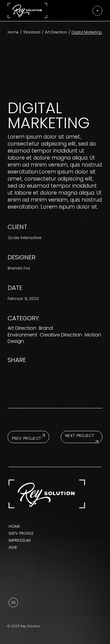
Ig (13, 602)
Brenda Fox (19, 268)
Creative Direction (61, 334)
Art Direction (22, 328)
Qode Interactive (25, 238)
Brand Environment (30, 331)
